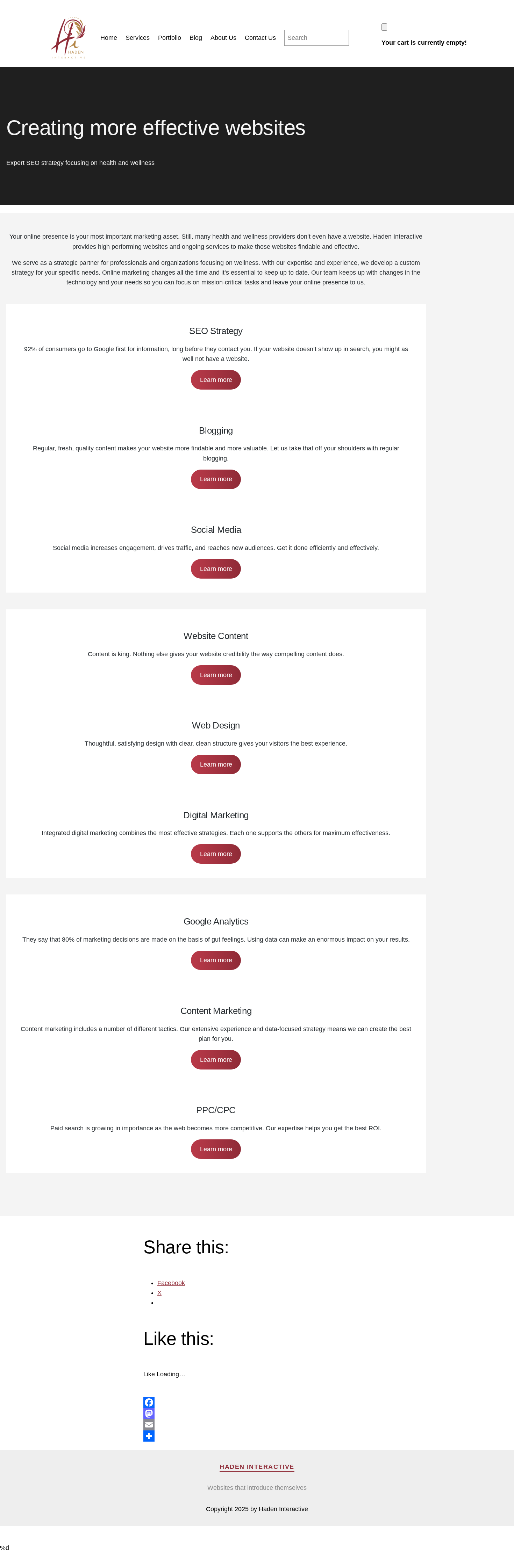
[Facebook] (257, 1402)
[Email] (257, 1424)
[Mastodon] (257, 1413)
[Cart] (384, 27)
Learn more (216, 379)
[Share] (257, 1436)
